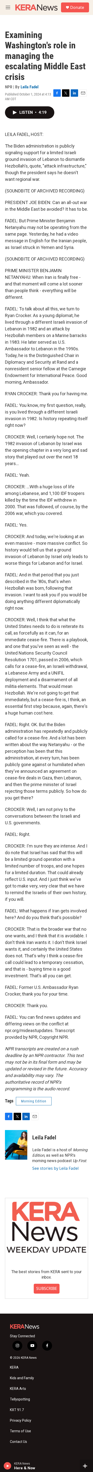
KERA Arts (18, 1389)
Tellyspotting (20, 1399)
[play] (7, 1465)
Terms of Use (20, 1431)
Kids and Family (22, 1378)
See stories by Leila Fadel (55, 1168)
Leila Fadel (29, 86)
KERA (14, 1367)
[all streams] (86, 1466)
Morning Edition (33, 1101)
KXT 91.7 (17, 1410)
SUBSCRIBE (46, 1288)
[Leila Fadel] (16, 1145)
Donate (77, 7)
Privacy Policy (20, 1420)
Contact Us (18, 1442)
